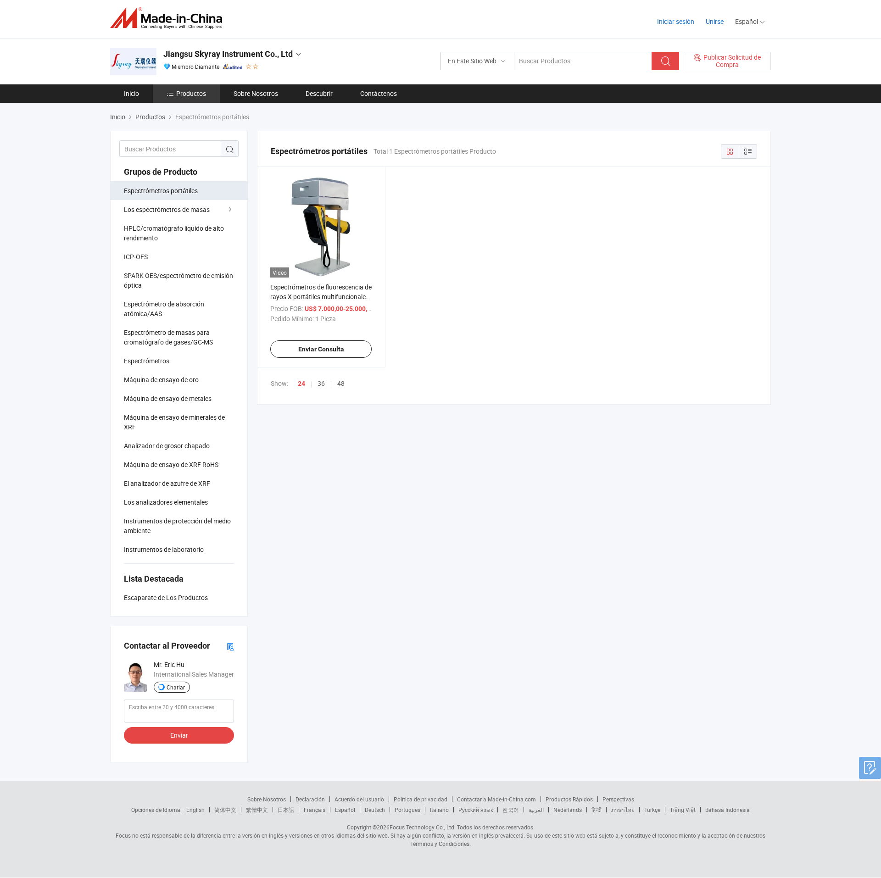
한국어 (510, 809)
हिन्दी (596, 809)
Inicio (131, 93)
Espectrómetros (146, 360)
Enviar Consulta (321, 349)
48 (341, 383)
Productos (191, 93)
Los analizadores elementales (166, 502)
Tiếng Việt (683, 809)
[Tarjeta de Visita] (230, 646)
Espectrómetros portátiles (161, 190)
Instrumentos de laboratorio (164, 549)
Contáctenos (378, 93)
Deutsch (375, 809)
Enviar (179, 735)
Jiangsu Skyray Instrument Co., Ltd (228, 54)
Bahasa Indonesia (727, 809)
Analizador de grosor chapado (167, 445)
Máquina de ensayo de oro (161, 379)
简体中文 (225, 809)
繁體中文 (257, 809)
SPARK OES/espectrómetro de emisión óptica (178, 280)
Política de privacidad (420, 799)
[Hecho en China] (169, 18)
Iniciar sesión (675, 21)
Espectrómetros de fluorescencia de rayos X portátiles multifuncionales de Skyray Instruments (321, 297)
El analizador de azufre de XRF (167, 483)
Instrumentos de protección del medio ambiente (177, 526)
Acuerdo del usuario (359, 799)
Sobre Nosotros (256, 93)
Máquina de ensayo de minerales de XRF (174, 422)
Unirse (715, 21)
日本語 (286, 809)
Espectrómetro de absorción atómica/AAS (164, 309)
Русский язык (475, 809)
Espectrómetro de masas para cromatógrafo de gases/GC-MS (168, 337)
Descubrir (319, 93)
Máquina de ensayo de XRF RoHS (171, 464)
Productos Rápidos (569, 799)
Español (345, 809)
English (195, 809)
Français (314, 809)
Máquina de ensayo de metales (168, 398)
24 (301, 383)
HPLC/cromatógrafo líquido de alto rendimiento (174, 233)
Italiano (439, 809)
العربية (536, 809)
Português (407, 809)
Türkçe (652, 809)
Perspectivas (618, 799)
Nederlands (567, 809)
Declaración (310, 799)
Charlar (176, 687)
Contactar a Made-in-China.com (496, 799)
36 (321, 383)
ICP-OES (136, 256)
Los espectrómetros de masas (167, 209)
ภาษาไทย (623, 809)
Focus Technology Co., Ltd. (423, 827)
